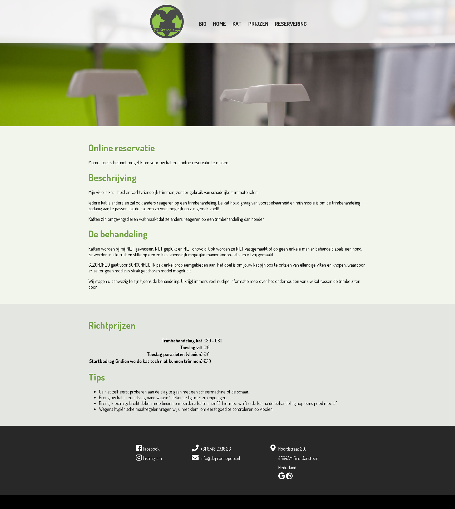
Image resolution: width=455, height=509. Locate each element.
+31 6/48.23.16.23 (216, 449)
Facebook (151, 449)
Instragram (152, 458)
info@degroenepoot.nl (220, 458)
